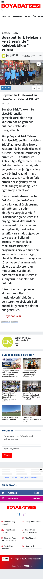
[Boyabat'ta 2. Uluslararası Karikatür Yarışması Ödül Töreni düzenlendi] (31, 386)
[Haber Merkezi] (7, 342)
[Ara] (2, 10)
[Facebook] (19, 514)
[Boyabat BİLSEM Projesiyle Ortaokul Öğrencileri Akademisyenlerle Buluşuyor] (11, 386)
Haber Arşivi (30, 546)
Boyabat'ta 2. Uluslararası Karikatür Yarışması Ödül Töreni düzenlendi (31, 396)
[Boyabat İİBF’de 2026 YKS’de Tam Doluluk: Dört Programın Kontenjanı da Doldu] (11, 363)
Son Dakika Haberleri (7, 547)
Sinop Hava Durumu (34, 521)
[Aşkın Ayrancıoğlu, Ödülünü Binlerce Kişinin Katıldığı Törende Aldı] (31, 363)
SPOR (27, 17)
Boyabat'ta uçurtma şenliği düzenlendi (10, 418)
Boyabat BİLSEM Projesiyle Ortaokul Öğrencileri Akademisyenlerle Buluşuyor (9, 397)
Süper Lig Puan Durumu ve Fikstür (8, 539)
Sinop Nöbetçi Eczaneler (8, 522)
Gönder (7, 455)
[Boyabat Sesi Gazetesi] (20, 6)
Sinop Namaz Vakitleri (8, 531)
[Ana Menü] (2, 2)
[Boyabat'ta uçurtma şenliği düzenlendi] (11, 410)
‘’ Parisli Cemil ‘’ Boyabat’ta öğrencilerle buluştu (31, 419)
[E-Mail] (17, 345)
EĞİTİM (15, 33)
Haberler (5, 33)
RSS (6, 559)
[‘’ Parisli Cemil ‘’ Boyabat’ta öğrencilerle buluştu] (31, 410)
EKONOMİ (17, 17)
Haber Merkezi (21, 340)
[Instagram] (23, 514)
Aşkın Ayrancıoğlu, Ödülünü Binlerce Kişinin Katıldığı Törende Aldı (29, 374)
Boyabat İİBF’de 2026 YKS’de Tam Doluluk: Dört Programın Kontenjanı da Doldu (10, 374)
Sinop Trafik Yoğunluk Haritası (29, 531)
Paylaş (7, 88)
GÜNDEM (6, 17)
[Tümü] (40, 485)
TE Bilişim (28, 566)
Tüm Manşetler (31, 538)
